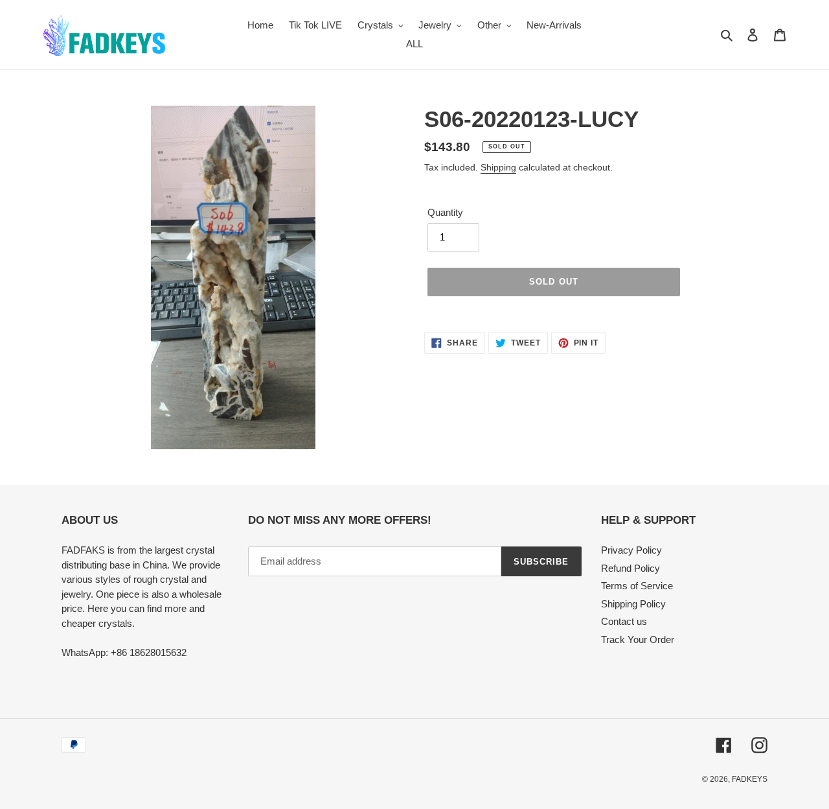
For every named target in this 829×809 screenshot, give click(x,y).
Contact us (624, 621)
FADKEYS (749, 779)
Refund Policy (630, 568)
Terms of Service (637, 585)
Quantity (445, 212)
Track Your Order (637, 639)
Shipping (498, 167)
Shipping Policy (633, 603)
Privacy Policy (631, 550)
